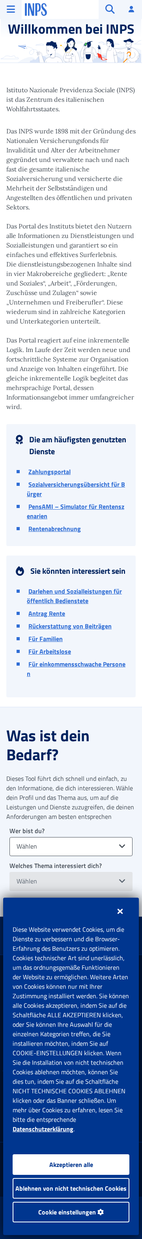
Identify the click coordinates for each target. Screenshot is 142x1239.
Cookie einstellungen (67, 1212)
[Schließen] (120, 911)
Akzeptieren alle (71, 1164)
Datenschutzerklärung (43, 1129)
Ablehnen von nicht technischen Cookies (71, 1188)
